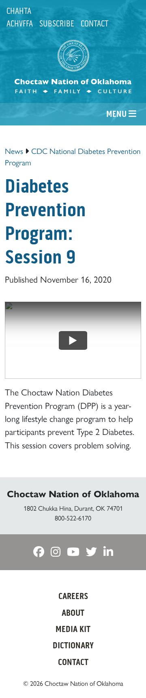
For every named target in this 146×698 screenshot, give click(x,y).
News (14, 150)
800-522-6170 (73, 517)
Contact (94, 24)
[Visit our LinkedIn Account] (108, 552)
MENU (117, 114)
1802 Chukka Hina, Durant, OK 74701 (73, 508)
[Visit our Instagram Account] (55, 552)
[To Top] (128, 676)
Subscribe (56, 24)
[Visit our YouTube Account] (73, 552)
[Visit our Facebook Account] (38, 552)
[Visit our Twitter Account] (91, 552)
